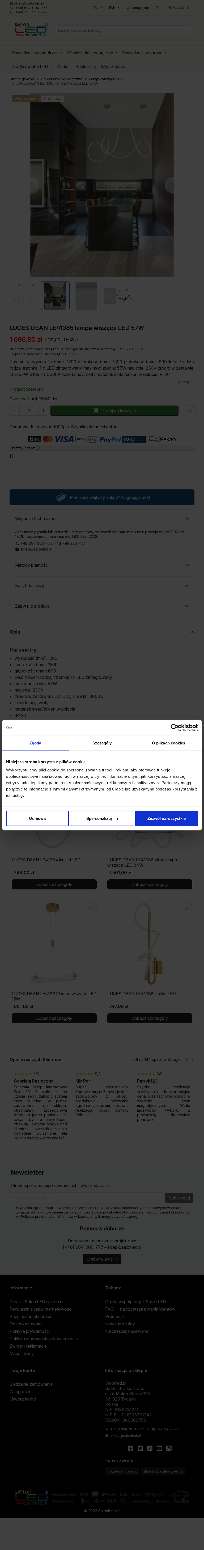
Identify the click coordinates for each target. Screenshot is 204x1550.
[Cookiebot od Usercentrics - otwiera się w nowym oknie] (174, 727)
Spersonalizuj (99, 818)
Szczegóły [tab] (102, 742)
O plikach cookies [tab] (168, 742)
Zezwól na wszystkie (166, 818)
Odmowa (37, 818)
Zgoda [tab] (35, 742)
